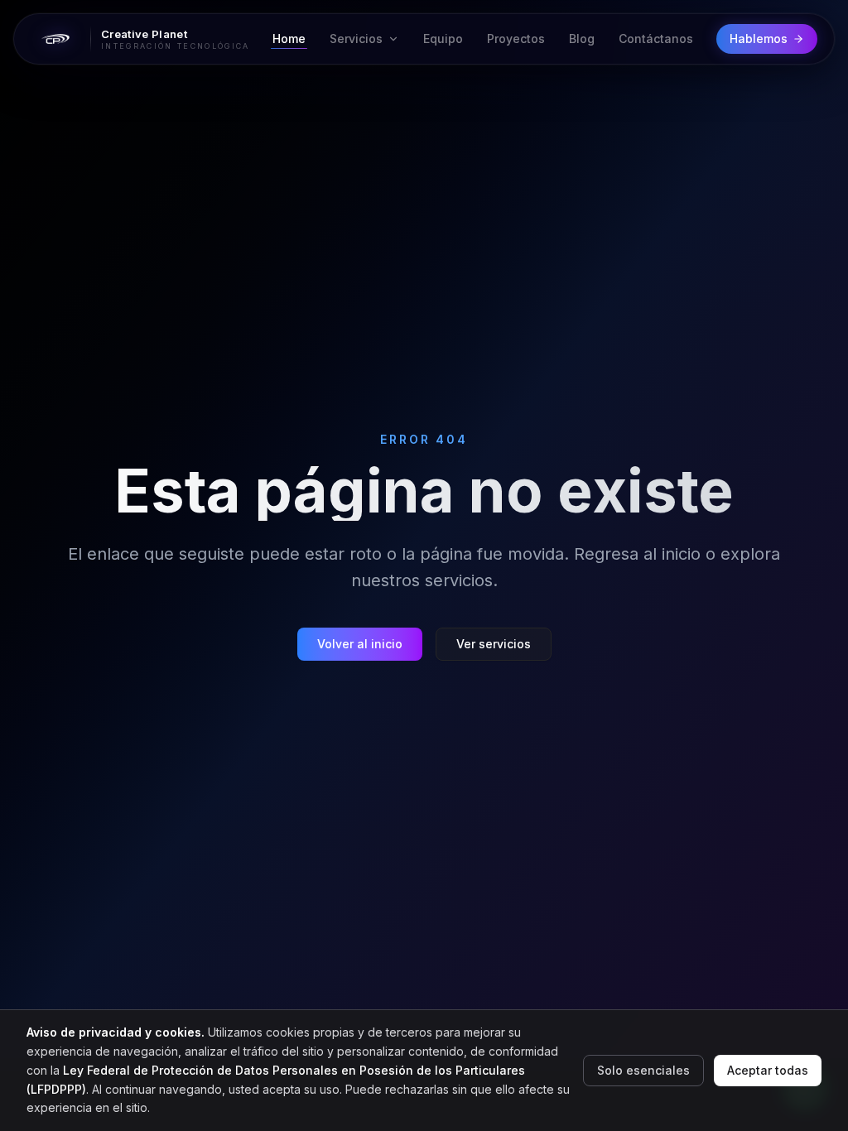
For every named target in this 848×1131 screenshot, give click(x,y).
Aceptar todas (767, 1070)
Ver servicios (493, 644)
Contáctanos (656, 38)
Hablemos (759, 38)
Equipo (443, 38)
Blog (582, 38)
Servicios (356, 38)
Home (289, 38)
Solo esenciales (643, 1070)
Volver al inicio (359, 644)
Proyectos (516, 38)
